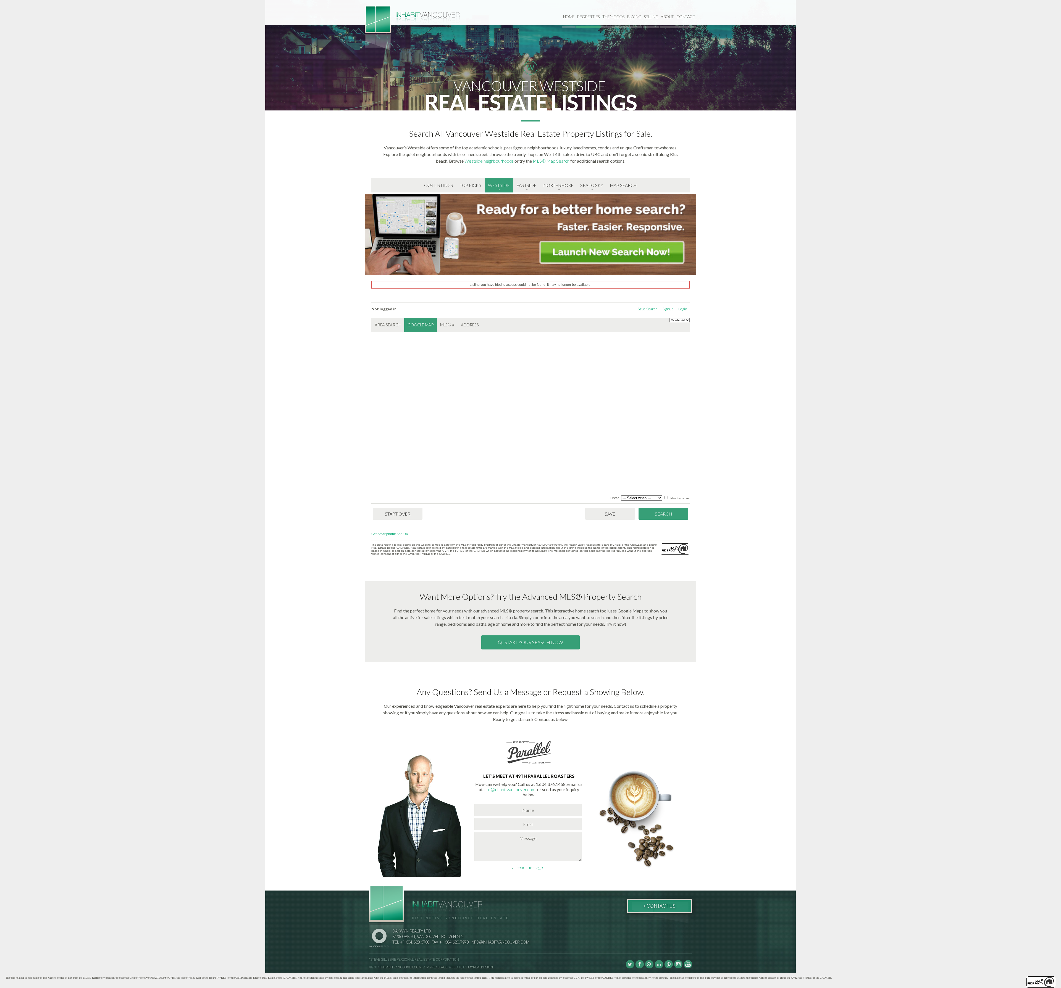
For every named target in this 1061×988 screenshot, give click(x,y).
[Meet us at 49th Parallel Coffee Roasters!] (528, 764)
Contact (685, 16)
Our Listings (438, 185)
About (667, 16)
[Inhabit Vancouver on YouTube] (688, 967)
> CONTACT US (659, 906)
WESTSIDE (499, 185)
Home (568, 16)
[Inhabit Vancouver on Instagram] (678, 967)
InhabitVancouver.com (401, 967)
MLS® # (447, 324)
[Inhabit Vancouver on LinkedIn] (659, 967)
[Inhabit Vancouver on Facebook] (639, 967)
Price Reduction (679, 498)
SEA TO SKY (591, 185)
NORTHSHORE (558, 185)
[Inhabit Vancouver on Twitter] (630, 967)
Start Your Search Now (534, 642)
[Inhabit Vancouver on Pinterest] (669, 967)
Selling (651, 16)
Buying (634, 16)
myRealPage (437, 967)
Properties (588, 16)
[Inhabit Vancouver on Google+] (649, 967)
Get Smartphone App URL (390, 534)
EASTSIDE (526, 185)
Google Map (421, 324)
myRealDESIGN (480, 967)
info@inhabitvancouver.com (509, 789)
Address (470, 324)
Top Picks (470, 185)
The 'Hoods (613, 16)
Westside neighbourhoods (489, 160)
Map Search (623, 185)
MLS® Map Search (551, 160)
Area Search (388, 324)
